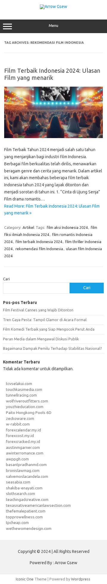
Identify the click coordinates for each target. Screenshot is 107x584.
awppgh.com (17, 459)
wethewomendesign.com (28, 528)
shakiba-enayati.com (24, 488)
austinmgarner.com (23, 447)
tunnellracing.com (21, 395)
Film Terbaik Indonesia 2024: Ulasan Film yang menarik (52, 74)
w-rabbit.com (18, 424)
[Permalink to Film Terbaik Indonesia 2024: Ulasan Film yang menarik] (53, 136)
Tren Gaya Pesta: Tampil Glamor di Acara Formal (44, 320)
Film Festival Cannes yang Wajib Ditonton (38, 310)
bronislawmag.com (23, 470)
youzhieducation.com (24, 406)
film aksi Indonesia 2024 (67, 227)
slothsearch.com (20, 493)
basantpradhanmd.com (26, 464)
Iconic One (25, 579)
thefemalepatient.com (25, 511)
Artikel (28, 227)
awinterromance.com (24, 453)
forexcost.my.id (20, 435)
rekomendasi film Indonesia (39, 249)
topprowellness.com (24, 517)
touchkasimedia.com (24, 389)
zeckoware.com (20, 418)
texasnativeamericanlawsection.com (38, 505)
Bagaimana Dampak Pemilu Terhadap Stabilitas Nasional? (52, 348)
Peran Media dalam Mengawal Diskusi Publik (41, 339)
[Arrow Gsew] (53, 6)
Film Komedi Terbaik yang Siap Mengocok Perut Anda (49, 329)
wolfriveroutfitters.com (27, 401)
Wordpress (80, 579)
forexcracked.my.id (23, 441)
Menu (53, 25)
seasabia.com (18, 482)
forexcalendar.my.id (23, 430)
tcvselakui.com (19, 383)
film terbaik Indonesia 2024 (38, 242)
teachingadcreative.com (27, 499)
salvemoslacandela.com (27, 476)
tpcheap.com (17, 522)
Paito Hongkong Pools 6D (28, 412)
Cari (6, 279)
